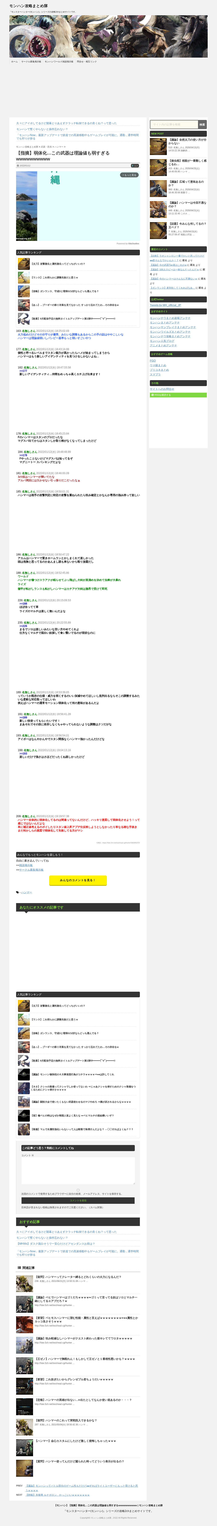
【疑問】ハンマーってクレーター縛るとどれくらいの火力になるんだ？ (78, 1276)
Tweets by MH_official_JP (165, 305)
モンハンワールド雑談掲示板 (59, 61)
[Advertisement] (108, 90)
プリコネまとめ (159, 369)
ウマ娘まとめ (158, 365)
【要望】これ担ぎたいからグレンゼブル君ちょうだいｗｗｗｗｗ (74, 1379)
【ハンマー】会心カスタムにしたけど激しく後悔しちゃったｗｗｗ (75, 1440)
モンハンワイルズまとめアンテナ (170, 331)
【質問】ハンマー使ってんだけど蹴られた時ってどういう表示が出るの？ (79, 1461)
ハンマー (26, 892)
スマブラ (155, 374)
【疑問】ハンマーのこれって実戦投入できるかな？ (66, 1420)
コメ (135, 166)
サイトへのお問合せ (162, 389)
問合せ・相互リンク (87, 61)
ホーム (14, 61)
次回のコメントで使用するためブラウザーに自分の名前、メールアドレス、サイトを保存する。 (72, 1193)
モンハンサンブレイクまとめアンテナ (173, 327)
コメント (27, 1155)
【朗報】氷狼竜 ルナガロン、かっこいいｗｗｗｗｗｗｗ (57, 1494)
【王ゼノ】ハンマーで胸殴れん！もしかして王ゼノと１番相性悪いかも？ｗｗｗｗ (85, 1358)
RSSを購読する (162, 395)
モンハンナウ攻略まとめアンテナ (170, 336)
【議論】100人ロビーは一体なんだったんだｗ (174, 269)
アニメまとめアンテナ (163, 345)
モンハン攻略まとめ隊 (28, 6)
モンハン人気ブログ (162, 340)
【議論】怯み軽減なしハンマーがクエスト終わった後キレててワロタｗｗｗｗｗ (83, 1338)
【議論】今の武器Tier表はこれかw (168, 265)
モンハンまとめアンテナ (165, 322)
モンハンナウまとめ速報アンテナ (170, 318)
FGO (153, 360)
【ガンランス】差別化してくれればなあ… (172, 287)
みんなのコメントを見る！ (78, 880)
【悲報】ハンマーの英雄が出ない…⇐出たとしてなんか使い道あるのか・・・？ (83, 1399)
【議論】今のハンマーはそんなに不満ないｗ (173, 278)
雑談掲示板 (26, 865)
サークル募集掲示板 (31, 61)
